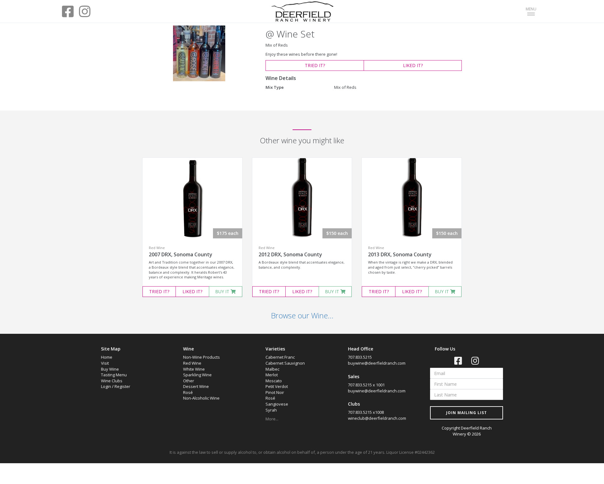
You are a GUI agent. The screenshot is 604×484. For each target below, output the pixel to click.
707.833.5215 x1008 (366, 412)
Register (122, 386)
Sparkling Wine (197, 375)
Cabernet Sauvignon (285, 363)
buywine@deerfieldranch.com (376, 363)
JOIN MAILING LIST (466, 412)
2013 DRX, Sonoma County (400, 254)
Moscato (274, 381)
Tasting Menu (114, 375)
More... (272, 419)
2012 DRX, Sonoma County (290, 254)
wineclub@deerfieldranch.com (377, 418)
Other (188, 381)
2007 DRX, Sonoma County (180, 254)
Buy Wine (110, 369)
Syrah (271, 410)
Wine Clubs (111, 381)
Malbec (272, 369)
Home (106, 357)
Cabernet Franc (280, 357)
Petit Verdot (277, 386)
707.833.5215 (360, 357)
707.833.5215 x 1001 (366, 385)
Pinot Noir (275, 392)
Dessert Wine (196, 386)
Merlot (272, 375)
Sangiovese (277, 404)
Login (106, 386)
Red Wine (192, 363)
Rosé (188, 392)
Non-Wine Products (201, 357)
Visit (105, 363)
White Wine (194, 369)
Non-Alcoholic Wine (201, 398)
